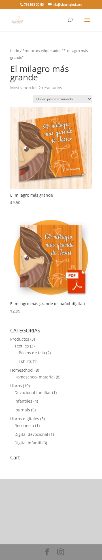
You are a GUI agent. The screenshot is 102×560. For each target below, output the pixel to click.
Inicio (14, 50)
